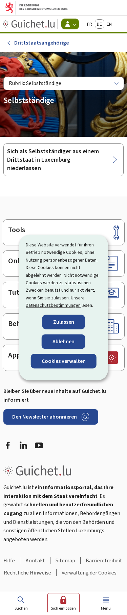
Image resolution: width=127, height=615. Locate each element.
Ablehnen (63, 341)
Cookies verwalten (64, 361)
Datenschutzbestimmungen (53, 305)
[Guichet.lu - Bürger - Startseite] (29, 24)
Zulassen (63, 321)
